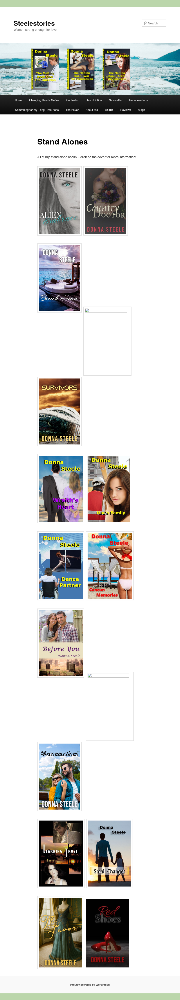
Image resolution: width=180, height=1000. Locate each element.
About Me (92, 110)
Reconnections (138, 100)
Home (18, 100)
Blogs (141, 110)
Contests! (72, 100)
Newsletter (115, 100)
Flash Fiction (93, 100)
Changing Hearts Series (44, 100)
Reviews (125, 110)
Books (109, 110)
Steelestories (34, 23)
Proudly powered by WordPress (90, 985)
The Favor (72, 110)
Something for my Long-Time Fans (37, 110)
